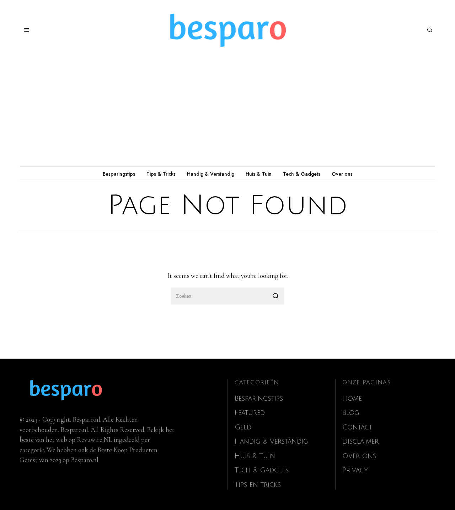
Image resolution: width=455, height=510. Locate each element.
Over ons (342, 173)
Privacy (355, 470)
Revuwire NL (94, 439)
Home (352, 398)
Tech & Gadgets (301, 173)
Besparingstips (119, 173)
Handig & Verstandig (210, 173)
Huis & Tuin (259, 173)
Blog (350, 412)
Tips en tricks (258, 484)
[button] (275, 296)
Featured (250, 412)
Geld (243, 427)
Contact (357, 427)
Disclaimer (360, 441)
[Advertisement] (227, 113)
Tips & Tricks (161, 173)
